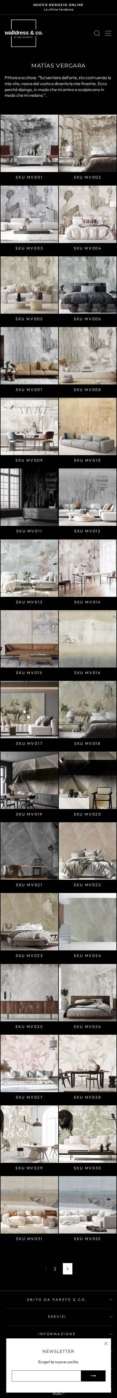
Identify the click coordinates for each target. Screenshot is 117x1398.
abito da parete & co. (57, 1299)
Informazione (57, 1334)
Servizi (57, 1316)
